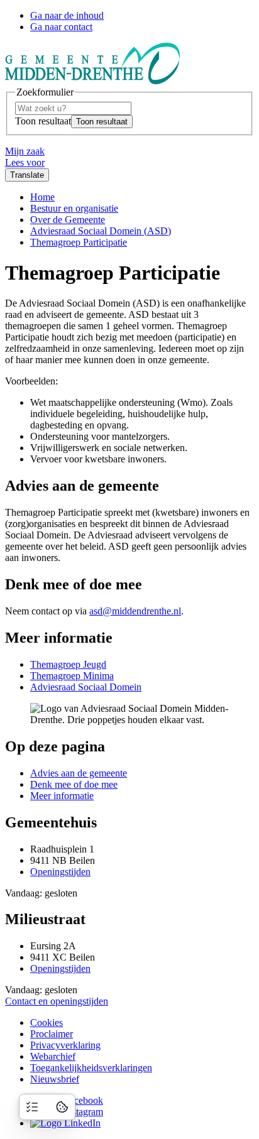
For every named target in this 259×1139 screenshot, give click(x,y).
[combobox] (73, 108)
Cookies (46, 1022)
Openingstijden (60, 871)
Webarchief (52, 1056)
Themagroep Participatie (78, 242)
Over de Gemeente (67, 219)
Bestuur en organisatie (74, 208)
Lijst (32, 1107)
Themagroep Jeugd (68, 664)
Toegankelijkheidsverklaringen (91, 1067)
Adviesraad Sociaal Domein (85, 687)
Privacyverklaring (65, 1045)
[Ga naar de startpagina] (92, 80)
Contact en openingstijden (56, 1001)
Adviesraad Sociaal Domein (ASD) (100, 231)
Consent (62, 1107)
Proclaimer (51, 1033)
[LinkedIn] (65, 1123)
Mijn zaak (25, 151)
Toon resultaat (43, 121)
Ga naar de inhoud (67, 15)
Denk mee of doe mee (74, 784)
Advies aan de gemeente (78, 773)
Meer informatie (62, 795)
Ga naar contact (61, 26)
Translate (27, 175)
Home (42, 197)
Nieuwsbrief (54, 1079)
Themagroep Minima (72, 675)
